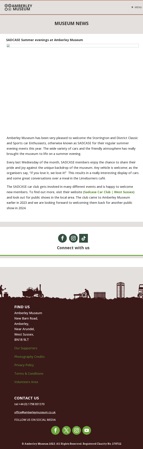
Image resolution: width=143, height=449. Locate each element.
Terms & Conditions (28, 373)
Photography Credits (29, 357)
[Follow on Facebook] (62, 238)
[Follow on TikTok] (83, 238)
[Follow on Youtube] (86, 430)
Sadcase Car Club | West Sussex (108, 192)
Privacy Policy (24, 365)
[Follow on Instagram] (73, 238)
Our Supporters (25, 348)
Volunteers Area (26, 382)
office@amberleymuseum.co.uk (35, 412)
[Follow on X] (66, 430)
